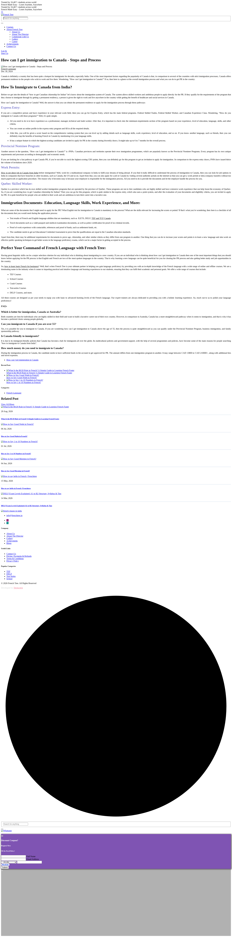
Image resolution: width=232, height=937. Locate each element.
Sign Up (4, 53)
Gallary (9, 538)
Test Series (11, 576)
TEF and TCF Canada (101, 218)
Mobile (5, 865)
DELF (9, 574)
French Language (8, 69)
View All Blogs (7, 404)
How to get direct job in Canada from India (19, 173)
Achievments (12, 541)
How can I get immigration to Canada (22, 360)
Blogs (8, 543)
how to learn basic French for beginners (21, 266)
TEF (8, 571)
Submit (5, 867)
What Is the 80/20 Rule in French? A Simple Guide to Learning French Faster (39, 373)
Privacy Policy (12, 561)
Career (14, 41)
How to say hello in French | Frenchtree (16, 488)
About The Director (20, 34)
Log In (4, 51)
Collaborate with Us (20, 37)
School (9, 579)
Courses (9, 27)
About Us (16, 32)
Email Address (32, 859)
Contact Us (11, 46)
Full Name (30, 856)
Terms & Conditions (15, 558)
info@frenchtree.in (14, 515)
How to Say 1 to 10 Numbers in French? (23, 382)
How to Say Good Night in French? (21, 377)
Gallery (15, 39)
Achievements (12, 44)
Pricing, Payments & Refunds (19, 556)
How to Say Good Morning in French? (15, 471)
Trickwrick (18, 588)
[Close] (2, 870)
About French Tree (14, 29)
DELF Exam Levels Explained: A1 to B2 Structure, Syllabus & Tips (26, 506)
